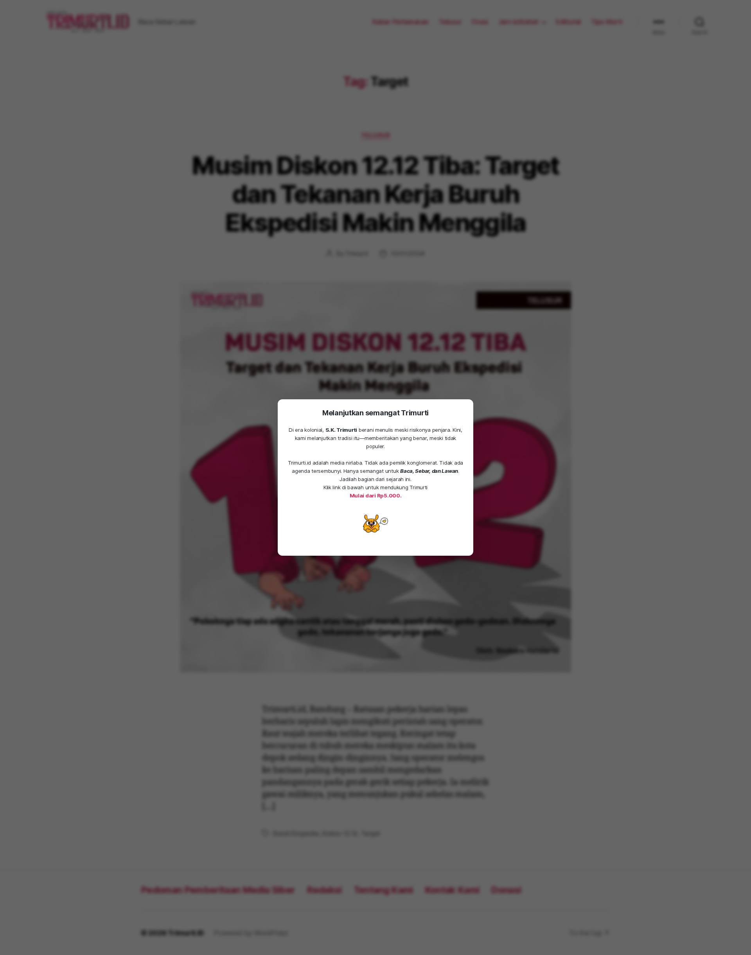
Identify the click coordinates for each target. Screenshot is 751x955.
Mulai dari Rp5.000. (376, 495)
